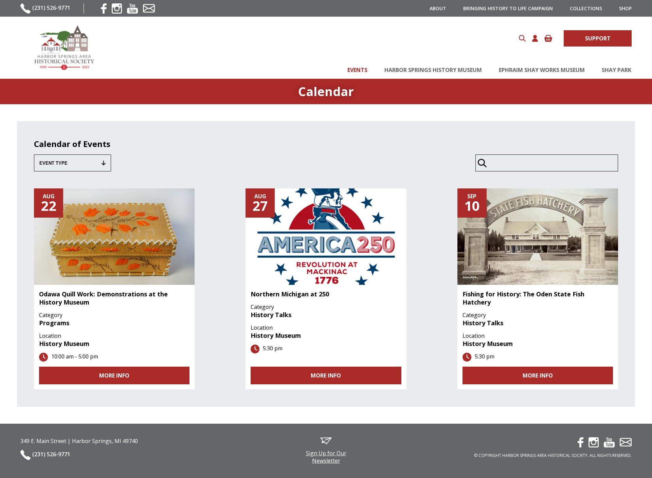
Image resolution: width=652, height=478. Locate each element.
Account (535, 38)
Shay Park (616, 70)
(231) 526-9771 (51, 8)
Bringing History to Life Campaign (508, 8)
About (438, 8)
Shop (625, 8)
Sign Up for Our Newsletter (326, 456)
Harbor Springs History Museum (433, 70)
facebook (104, 8)
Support (598, 38)
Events (357, 70)
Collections (586, 8)
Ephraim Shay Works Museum (542, 70)
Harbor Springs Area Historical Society (63, 47)
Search (522, 38)
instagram (117, 8)
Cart (548, 38)
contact (149, 8)
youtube (132, 8)
